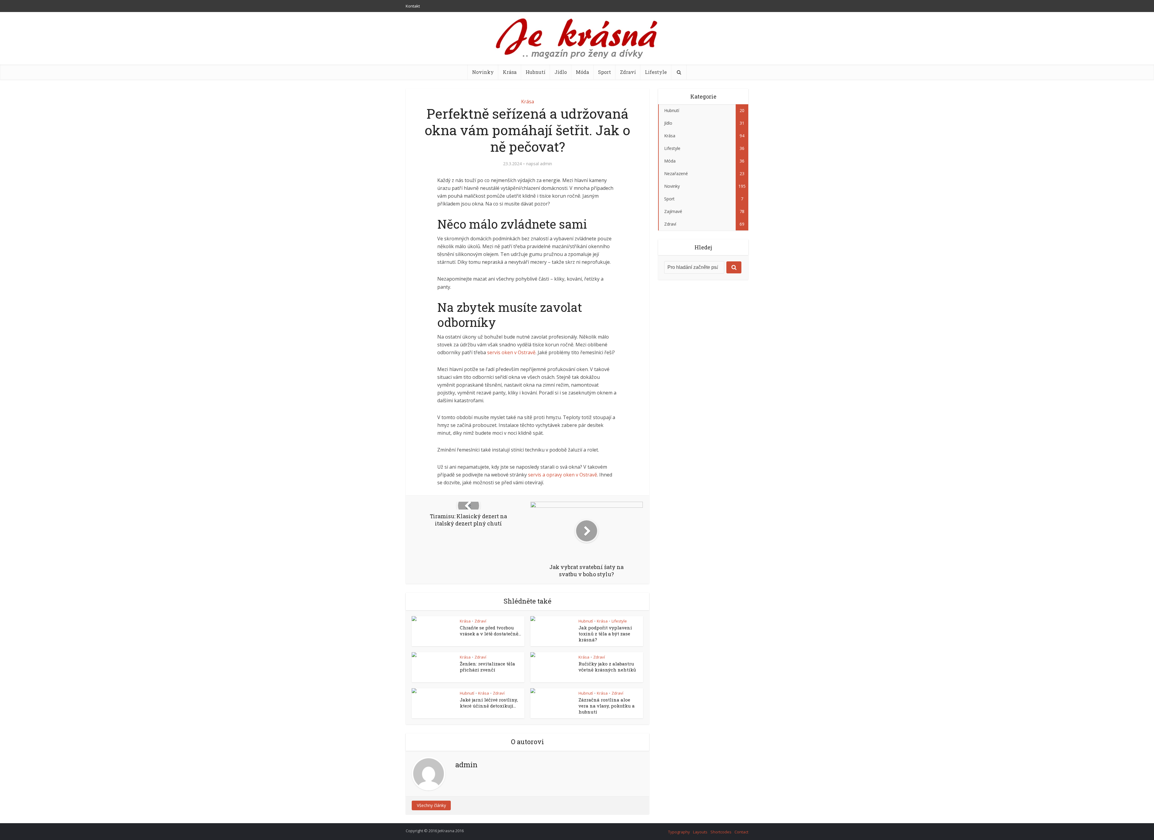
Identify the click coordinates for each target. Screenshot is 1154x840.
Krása (510, 72)
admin (546, 163)
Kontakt (413, 6)
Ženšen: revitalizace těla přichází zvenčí (487, 667)
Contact (741, 832)
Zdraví (628, 72)
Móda (582, 72)
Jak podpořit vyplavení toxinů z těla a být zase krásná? (605, 634)
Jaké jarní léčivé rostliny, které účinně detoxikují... (489, 703)
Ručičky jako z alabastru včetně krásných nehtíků (607, 667)
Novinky (483, 72)
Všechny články (431, 805)
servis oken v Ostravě (511, 352)
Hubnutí (535, 72)
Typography (679, 832)
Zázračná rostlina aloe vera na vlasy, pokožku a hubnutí (607, 706)
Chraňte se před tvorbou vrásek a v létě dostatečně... (490, 631)
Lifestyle (656, 72)
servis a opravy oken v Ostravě (562, 474)
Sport (604, 72)
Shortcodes (720, 832)
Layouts (700, 832)
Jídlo (560, 72)
